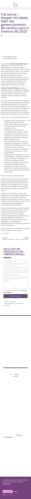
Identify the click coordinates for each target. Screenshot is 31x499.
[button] (15, 8)
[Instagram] (13, 388)
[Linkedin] (18, 388)
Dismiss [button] (16, 491)
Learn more (6, 483)
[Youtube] (22, 388)
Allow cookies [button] (7, 491)
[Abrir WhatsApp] (26, 494)
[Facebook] (8, 388)
